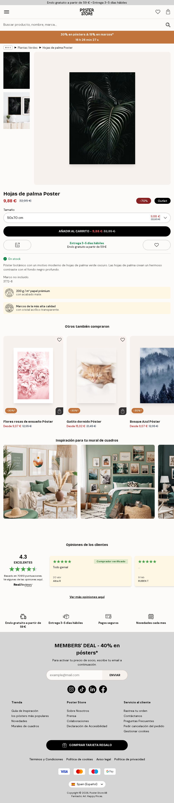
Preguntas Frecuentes (139, 721)
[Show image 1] (16, 70)
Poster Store (97, 792)
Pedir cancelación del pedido (144, 726)
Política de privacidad (129, 759)
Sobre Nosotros (78, 711)
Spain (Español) (87, 784)
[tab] (158, 12)
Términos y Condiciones (46, 759)
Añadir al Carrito (87, 231)
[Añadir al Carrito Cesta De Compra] (59, 411)
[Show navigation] (6, 12)
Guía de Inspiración (24, 711)
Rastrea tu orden (135, 711)
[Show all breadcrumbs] (8, 47)
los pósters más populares (30, 716)
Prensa (71, 716)
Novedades (19, 721)
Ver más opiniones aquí (87, 597)
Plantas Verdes (28, 48)
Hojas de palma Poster (58, 48)
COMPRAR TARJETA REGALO (90, 745)
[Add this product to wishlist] (157, 245)
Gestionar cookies (136, 731)
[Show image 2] (16, 110)
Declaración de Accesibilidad (87, 726)
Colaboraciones (78, 721)
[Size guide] (17, 245)
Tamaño (9, 210)
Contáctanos (133, 716)
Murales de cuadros (25, 726)
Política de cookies (79, 759)
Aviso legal (103, 759)
